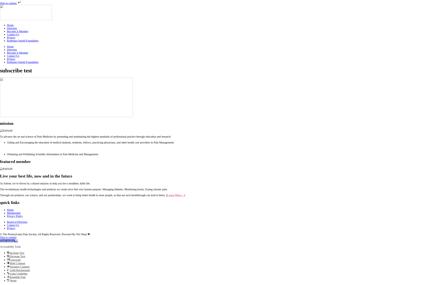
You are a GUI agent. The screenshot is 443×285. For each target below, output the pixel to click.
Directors (12, 28)
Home (10, 25)
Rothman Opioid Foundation (22, 40)
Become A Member (17, 31)
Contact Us (13, 34)
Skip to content (8, 3)
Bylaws (11, 37)
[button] (9, 240)
